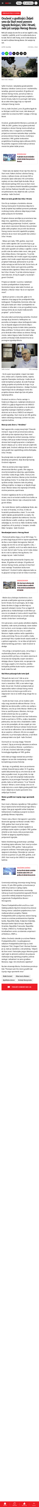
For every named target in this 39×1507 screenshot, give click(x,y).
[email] (17, 53)
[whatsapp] (6, 53)
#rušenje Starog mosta (25, 980)
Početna (5, 1505)
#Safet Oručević (7, 976)
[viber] (10, 53)
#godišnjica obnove (9, 980)
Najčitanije (24, 1505)
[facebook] (3, 53)
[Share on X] (14, 53)
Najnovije (15, 1505)
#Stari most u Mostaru (22, 976)
